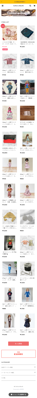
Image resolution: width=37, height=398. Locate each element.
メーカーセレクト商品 (7, 372)
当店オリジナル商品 (7, 367)
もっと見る (18, 343)
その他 (3, 378)
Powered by (16, 389)
